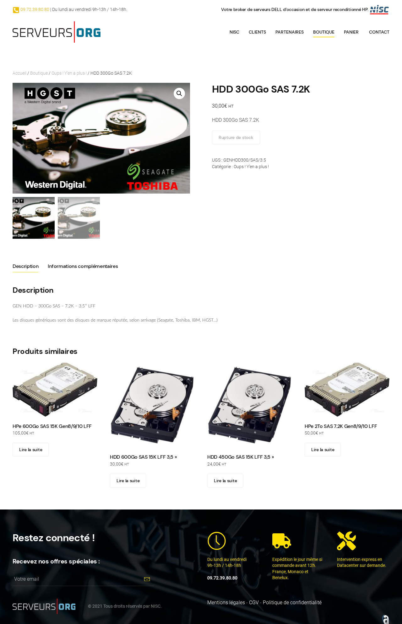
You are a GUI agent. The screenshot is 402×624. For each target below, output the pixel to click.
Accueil (19, 73)
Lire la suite (30, 449)
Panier (351, 32)
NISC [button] (234, 32)
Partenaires (289, 32)
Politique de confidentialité (292, 602)
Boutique (323, 32)
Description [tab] (25, 266)
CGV (254, 602)
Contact (379, 32)
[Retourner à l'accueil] (56, 32)
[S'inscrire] (147, 579)
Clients (257, 32)
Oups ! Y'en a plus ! (69, 73)
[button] (179, 93)
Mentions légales (226, 602)
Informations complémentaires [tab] (83, 266)
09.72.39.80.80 (34, 9)
